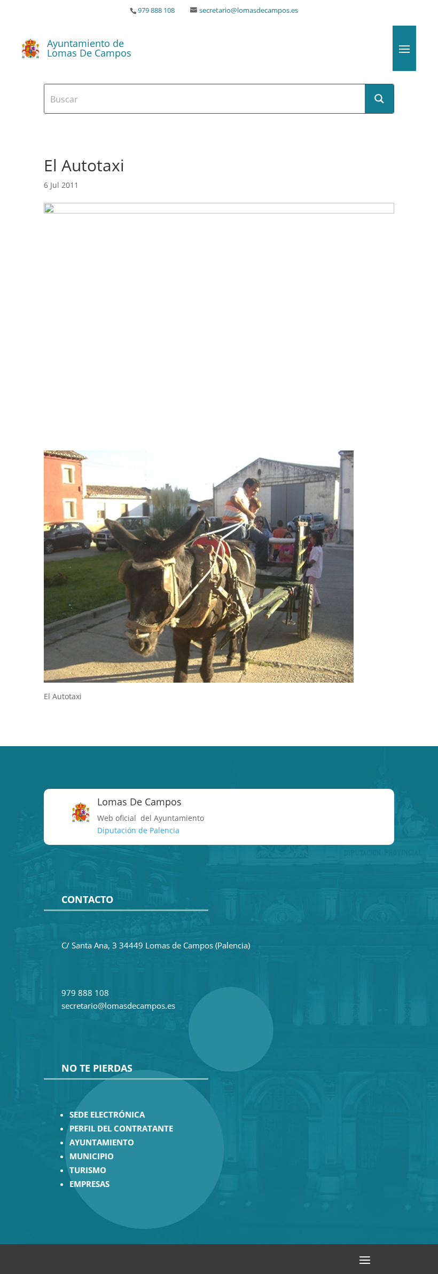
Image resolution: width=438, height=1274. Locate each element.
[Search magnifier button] (379, 98)
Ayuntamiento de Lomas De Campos (89, 48)
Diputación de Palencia (138, 830)
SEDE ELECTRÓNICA (107, 1114)
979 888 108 (156, 10)
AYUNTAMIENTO (101, 1142)
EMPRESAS (89, 1184)
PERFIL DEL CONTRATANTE (121, 1128)
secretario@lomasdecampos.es (248, 10)
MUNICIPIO (91, 1156)
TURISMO (87, 1170)
